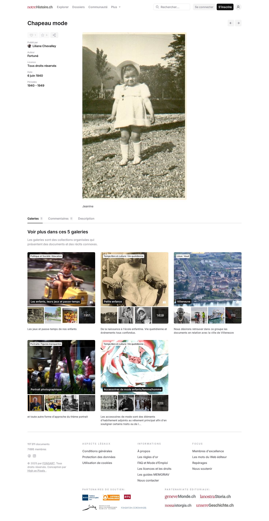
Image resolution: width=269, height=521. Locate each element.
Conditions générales (97, 451)
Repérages (199, 463)
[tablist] (134, 218)
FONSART (48, 463)
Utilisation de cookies (97, 463)
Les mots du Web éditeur (209, 457)
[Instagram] (34, 456)
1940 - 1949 (35, 85)
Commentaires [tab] (60, 218)
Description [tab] (86, 218)
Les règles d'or (147, 457)
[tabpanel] (134, 327)
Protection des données (98, 457)
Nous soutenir (202, 468)
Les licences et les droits (154, 468)
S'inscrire (225, 7)
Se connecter (204, 7)
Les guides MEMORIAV (153, 474)
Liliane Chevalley (44, 46)
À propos (143, 451)
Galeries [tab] (34, 218)
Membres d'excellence (208, 451)
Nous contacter (148, 480)
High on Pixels (36, 470)
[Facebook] (29, 456)
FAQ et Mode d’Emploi (152, 463)
